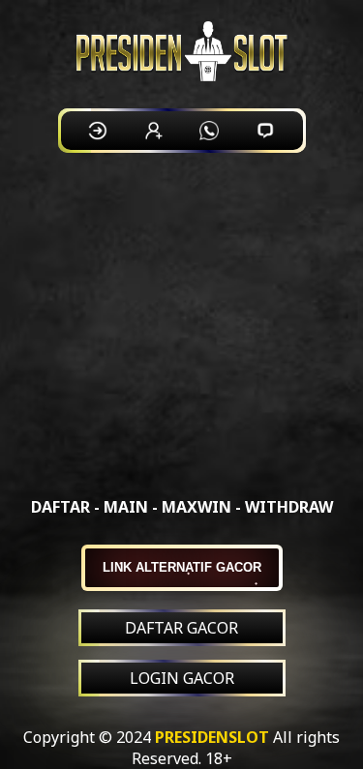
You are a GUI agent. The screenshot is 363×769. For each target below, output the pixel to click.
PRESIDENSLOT (212, 737)
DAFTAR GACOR (181, 627)
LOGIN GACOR (182, 678)
